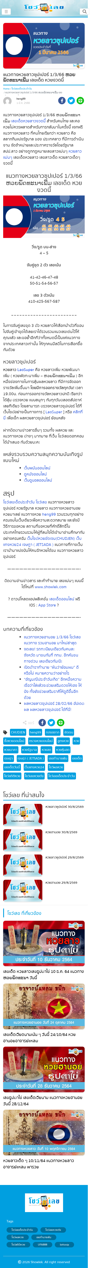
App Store (46, 605)
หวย (76, 741)
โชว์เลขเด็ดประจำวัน (22, 89)
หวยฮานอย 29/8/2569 (61, 882)
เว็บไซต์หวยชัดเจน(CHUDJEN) (51, 538)
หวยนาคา (10, 750)
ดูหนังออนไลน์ (35, 474)
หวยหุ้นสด (63, 750)
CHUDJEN (18, 732)
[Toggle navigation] (84, 11)
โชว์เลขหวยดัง (34, 776)
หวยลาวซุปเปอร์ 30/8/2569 (65, 807)
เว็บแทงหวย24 (34, 767)
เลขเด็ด (77, 758)
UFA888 (42, 1245)
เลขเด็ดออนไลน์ (61, 599)
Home (6, 89)
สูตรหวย (63, 741)
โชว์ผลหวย (56, 767)
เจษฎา (8, 758)
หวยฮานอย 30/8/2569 (61, 832)
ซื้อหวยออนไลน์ (14, 741)
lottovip (64, 1245)
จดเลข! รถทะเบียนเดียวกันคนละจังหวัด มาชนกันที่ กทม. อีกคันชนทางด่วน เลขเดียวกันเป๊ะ (51, 655)
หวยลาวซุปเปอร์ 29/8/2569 (65, 857)
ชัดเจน (68, 732)
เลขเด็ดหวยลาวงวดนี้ (28, 121)
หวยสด (46, 750)
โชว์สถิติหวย (12, 776)
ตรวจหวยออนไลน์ (41, 741)
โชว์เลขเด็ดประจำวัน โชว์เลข (25, 502)
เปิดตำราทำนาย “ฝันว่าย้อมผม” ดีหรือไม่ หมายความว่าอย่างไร (51, 670)
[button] (62, 101)
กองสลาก (52, 732)
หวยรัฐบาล (29, 750)
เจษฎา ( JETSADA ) (38, 545)
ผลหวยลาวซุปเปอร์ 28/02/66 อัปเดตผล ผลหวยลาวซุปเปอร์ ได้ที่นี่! (54, 706)
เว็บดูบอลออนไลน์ (38, 480)
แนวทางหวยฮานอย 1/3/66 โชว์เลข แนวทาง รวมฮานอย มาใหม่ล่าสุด (52, 640)
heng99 (21, 99)
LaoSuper (25, 370)
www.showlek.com (50, 587)
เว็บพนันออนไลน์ (37, 468)
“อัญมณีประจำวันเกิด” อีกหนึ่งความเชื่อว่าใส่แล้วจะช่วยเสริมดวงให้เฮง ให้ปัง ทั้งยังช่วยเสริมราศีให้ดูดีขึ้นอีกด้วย (53, 688)
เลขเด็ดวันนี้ (12, 767)
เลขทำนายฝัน (58, 758)
